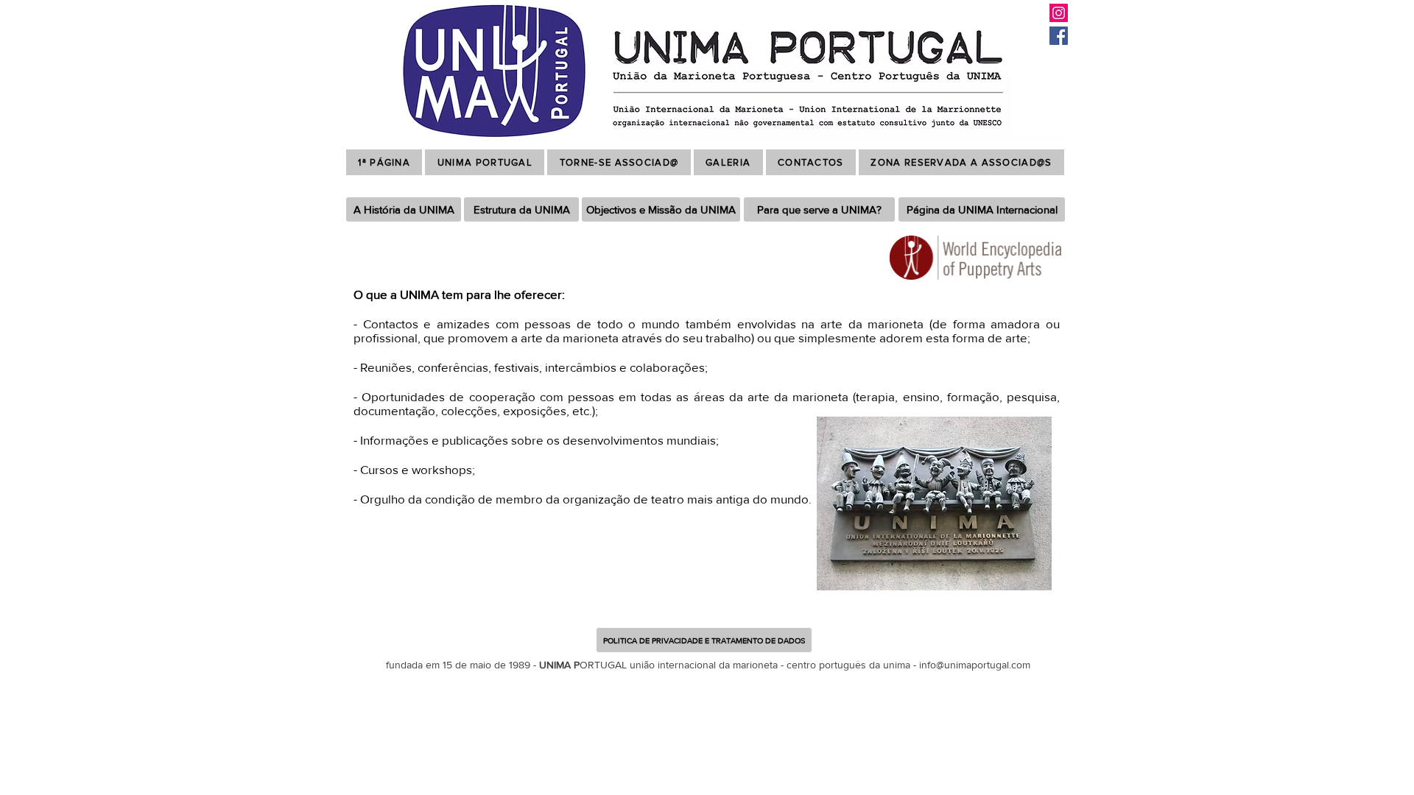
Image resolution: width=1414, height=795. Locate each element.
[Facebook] (1058, 35)
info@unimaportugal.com (974, 665)
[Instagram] (1058, 13)
